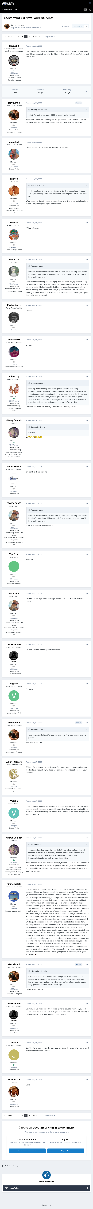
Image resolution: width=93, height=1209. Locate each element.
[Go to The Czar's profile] (13, 566)
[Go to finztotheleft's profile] (13, 896)
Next (34, 37)
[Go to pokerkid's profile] (13, 154)
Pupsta (14, 222)
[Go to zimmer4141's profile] (13, 271)
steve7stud (18, 25)
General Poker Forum (32, 27)
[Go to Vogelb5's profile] (13, 695)
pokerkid (14, 142)
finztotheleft (14, 884)
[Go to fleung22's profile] (13, 60)
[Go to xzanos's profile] (13, 190)
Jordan (14, 1042)
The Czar (14, 554)
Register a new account (27, 1151)
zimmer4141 (14, 259)
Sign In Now (65, 1151)
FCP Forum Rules (12, 1188)
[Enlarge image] (27, 437)
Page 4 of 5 (49, 37)
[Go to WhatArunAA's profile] (13, 478)
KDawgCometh (14, 420)
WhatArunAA (14, 466)
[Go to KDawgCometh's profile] (13, 432)
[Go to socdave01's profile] (13, 351)
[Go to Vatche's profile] (13, 813)
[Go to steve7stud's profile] (7, 26)
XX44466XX (14, 503)
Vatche (14, 801)
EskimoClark (14, 305)
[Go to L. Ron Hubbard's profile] (13, 774)
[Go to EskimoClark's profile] (13, 317)
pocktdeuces (14, 644)
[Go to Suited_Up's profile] (13, 388)
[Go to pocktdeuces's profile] (13, 656)
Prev (10, 37)
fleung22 (14, 46)
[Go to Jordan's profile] (13, 1054)
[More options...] (86, 46)
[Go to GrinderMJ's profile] (13, 1091)
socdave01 (14, 339)
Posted (34, 46)
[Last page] (40, 36)
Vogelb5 (13, 683)
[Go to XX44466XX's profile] (13, 515)
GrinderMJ (14, 1079)
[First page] (5, 36)
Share (66, 26)
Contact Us (46, 1205)
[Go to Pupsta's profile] (13, 234)
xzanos (14, 179)
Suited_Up (13, 376)
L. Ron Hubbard (14, 762)
